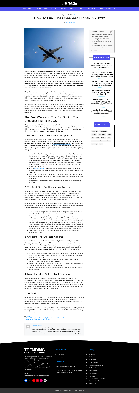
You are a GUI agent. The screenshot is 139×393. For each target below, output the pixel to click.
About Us (92, 354)
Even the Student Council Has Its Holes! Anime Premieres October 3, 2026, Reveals (102, 83)
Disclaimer (92, 376)
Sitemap (60, 357)
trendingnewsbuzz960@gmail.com (37, 375)
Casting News (103, 131)
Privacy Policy (93, 362)
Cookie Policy (93, 368)
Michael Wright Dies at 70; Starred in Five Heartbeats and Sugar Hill (101, 92)
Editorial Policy (93, 370)
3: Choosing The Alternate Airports (103, 45)
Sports (108, 9)
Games (39, 9)
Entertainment (28, 9)
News (46, 9)
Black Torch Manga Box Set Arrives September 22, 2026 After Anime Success (101, 112)
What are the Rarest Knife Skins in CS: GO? (38, 319)
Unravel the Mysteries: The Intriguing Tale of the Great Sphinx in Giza (45, 318)
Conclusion (94, 51)
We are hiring (93, 383)
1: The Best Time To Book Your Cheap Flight (101, 39)
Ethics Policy (93, 373)
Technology (94, 144)
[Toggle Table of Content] (111, 31)
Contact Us (92, 359)
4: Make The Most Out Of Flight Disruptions (102, 47)
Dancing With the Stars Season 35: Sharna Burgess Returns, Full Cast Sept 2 (101, 65)
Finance (63, 9)
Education (72, 9)
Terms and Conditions (96, 365)
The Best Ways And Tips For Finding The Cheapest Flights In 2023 (101, 35)
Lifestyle (54, 9)
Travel (100, 9)
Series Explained (101, 141)
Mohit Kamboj (70, 22)
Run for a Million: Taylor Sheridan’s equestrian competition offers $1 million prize (101, 102)
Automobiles (90, 9)
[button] (115, 9)
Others (93, 141)
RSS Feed (61, 354)
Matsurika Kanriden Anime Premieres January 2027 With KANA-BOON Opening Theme (102, 74)
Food (81, 9)
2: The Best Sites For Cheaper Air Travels (102, 42)
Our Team (92, 357)
